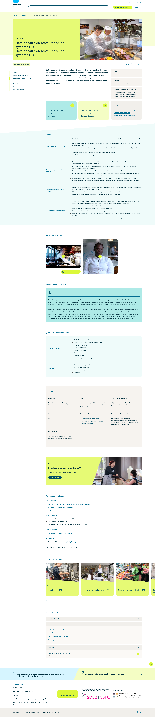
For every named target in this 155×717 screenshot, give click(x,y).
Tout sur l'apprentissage (122, 113)
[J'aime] (72, 583)
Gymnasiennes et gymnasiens (23, 691)
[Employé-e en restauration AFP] (94, 471)
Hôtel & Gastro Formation (56, 629)
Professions (22, 15)
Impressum (17, 712)
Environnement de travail (20, 75)
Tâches (15, 72)
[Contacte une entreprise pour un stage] (61, 110)
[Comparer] (75, 583)
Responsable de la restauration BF (59, 510)
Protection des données (31, 712)
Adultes (15, 695)
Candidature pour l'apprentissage (125, 110)
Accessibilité (46, 712)
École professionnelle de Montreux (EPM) (60, 636)
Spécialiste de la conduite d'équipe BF (60, 507)
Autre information (18, 89)
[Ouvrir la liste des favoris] (130, 2)
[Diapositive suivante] (140, 600)
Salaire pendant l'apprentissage (124, 115)
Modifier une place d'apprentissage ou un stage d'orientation (33, 699)
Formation (16, 81)
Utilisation (55, 712)
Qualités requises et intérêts (22, 78)
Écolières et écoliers (19, 688)
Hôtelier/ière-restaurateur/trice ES (60, 533)
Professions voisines (19, 87)
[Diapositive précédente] (136, 600)
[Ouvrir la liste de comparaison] (133, 2)
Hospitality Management (71, 542)
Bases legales (52, 640)
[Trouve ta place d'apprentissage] (93, 110)
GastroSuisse (52, 633)
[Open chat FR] (151, 664)
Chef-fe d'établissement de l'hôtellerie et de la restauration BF (69, 504)
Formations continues (19, 84)
